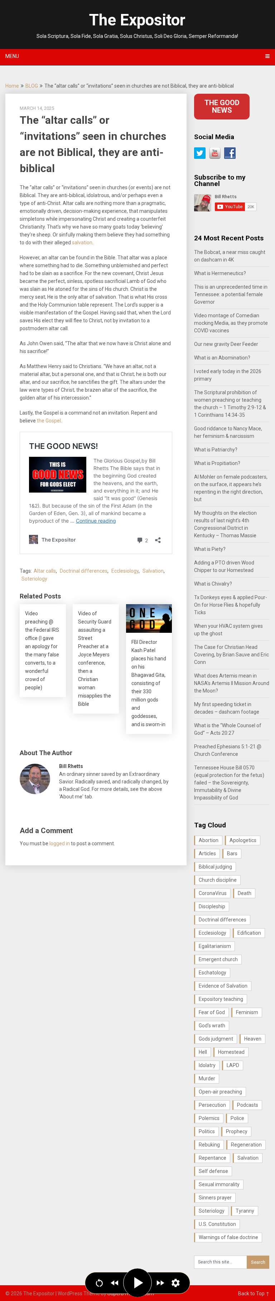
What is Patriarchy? (215, 450)
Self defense (213, 1171)
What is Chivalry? (213, 584)
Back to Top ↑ (254, 1293)
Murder (207, 1078)
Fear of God (212, 1012)
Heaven (252, 1039)
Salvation (153, 571)
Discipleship (212, 906)
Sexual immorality (219, 1184)
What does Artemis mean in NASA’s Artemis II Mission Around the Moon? (231, 683)
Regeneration (246, 1145)
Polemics (209, 1118)
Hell (203, 1052)
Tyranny (245, 1211)
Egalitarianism (215, 946)
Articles (207, 853)
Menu (12, 56)
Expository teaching (221, 999)
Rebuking (209, 1145)
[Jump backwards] (115, 1283)
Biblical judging (215, 867)
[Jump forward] (160, 1283)
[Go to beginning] (99, 1283)
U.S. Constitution (217, 1224)
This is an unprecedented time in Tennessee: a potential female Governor (230, 294)
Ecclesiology (125, 571)
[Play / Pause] (137, 1282)
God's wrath (212, 1025)
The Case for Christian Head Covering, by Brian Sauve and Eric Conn (231, 654)
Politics (207, 1131)
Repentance (212, 1158)
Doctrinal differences (83, 571)
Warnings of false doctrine (228, 1237)
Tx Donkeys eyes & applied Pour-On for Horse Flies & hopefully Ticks (230, 605)
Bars (232, 853)
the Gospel (49, 421)
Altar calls (45, 571)
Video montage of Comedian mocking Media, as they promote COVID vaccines (231, 323)
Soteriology (34, 579)
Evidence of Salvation (223, 986)
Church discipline (218, 880)
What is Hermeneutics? (220, 273)
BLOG (31, 86)
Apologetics (243, 840)
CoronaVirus (213, 893)
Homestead (231, 1052)
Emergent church (218, 959)
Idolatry (207, 1065)
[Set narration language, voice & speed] (176, 1283)
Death (244, 893)
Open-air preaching (220, 1092)
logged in (59, 843)
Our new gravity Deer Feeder (226, 344)
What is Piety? (210, 549)
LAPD (233, 1065)
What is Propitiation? (217, 463)
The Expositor (137, 20)
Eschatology (212, 972)
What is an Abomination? (222, 358)
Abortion (208, 840)
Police (237, 1118)
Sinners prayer (215, 1197)
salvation (82, 242)
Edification (249, 933)
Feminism (247, 1012)
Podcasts (247, 1105)
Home (12, 86)
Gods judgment (216, 1039)
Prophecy (236, 1131)
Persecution (212, 1105)
